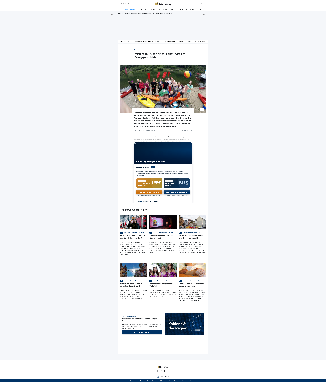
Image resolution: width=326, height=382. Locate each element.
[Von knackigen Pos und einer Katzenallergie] (163, 222)
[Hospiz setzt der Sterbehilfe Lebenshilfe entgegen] (192, 270)
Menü (122, 4)
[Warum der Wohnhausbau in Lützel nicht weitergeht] (192, 222)
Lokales (127, 13)
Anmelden (205, 4)
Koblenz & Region (135, 13)
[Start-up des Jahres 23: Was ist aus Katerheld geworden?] (133, 222)
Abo (197, 4)
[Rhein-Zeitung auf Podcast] (168, 371)
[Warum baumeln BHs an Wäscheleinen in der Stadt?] (133, 270)
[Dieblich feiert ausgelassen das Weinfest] (163, 270)
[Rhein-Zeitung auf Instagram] (164, 371)
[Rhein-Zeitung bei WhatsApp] (158, 371)
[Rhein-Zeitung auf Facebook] (161, 371)
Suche (130, 4)
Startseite (120, 13)
